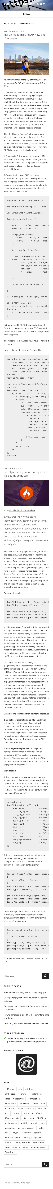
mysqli (34, 1123)
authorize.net (11, 1094)
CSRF (35, 1103)
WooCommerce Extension (35, 1147)
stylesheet (38, 1138)
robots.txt (26, 1133)
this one (16, 169)
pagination (10, 1128)
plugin (15, 1133)
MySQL (24, 1123)
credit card (24, 1103)
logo (32, 1118)
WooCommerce (12, 1147)
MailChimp (42, 1118)
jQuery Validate (12, 1118)
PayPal (41, 1128)
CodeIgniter (18, 1099)
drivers (20, 1108)
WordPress (10, 1152)
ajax (20, 1089)
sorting (27, 1138)
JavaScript (28, 1113)
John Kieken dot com (25, 4)
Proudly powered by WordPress (17, 1183)
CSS (43, 1103)
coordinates (10, 1103)
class (7, 1099)
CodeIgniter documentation (22, 510)
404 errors (10, 1089)
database (9, 1108)
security (37, 1133)
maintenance (11, 1123)
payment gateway (26, 1128)
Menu (27, 14)
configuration (34, 1099)
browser (24, 1094)
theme (8, 1142)
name (42, 1123)
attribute (29, 1089)
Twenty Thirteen (22, 1142)
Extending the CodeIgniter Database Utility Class (26, 1023)
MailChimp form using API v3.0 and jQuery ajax (25, 992)
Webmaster (38, 1142)
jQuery (39, 1113)
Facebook (42, 1108)
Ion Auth (16, 1113)
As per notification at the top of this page (22, 80)
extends (30, 1108)
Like (24, 1118)
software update (12, 1138)
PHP (7, 1133)
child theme (37, 1094)
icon (7, 1113)
